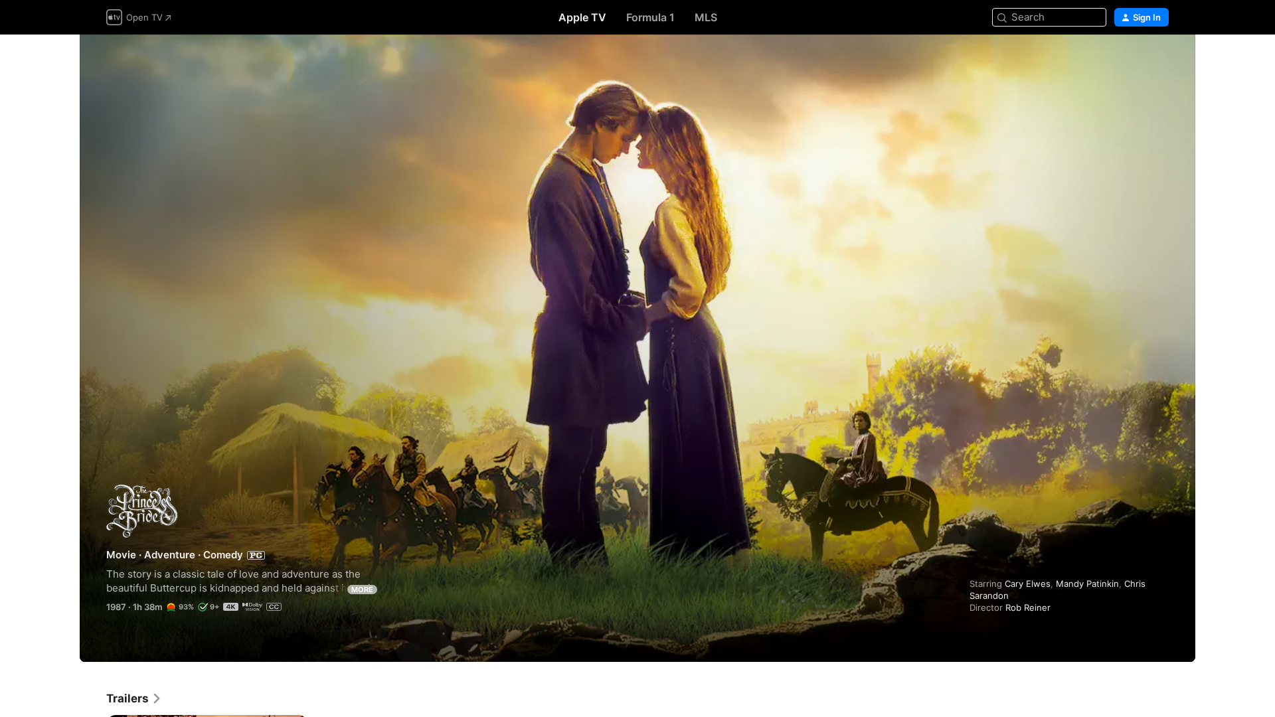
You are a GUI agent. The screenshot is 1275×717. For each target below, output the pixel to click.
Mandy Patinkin (1087, 583)
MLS (706, 17)
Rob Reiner (1028, 607)
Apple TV (582, 17)
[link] (134, 698)
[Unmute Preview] (1159, 60)
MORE (362, 589)
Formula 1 (650, 17)
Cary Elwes (1028, 583)
